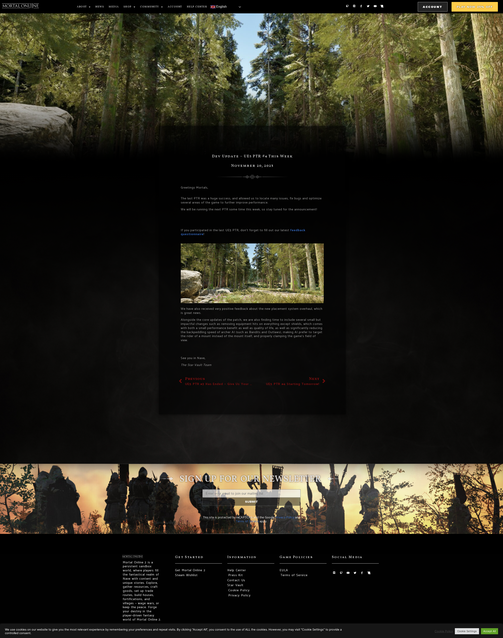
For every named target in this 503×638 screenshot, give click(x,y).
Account (175, 7)
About (82, 7)
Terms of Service (247, 521)
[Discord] (354, 6)
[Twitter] (368, 6)
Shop (128, 7)
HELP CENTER (197, 7)
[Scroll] (382, 6)
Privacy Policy (284, 517)
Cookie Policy (444, 631)
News (99, 7)
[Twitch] (347, 6)
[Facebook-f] (361, 6)
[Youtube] (375, 6)
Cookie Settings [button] (467, 631)
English (221, 6)
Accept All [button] (489, 631)
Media (114, 7)
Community (149, 7)
